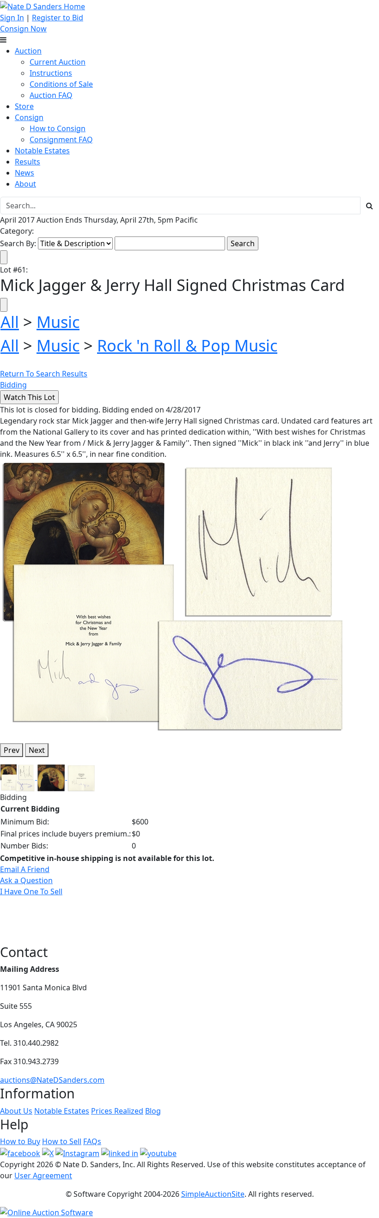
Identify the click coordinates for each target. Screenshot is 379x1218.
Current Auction (58, 62)
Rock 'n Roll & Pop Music (187, 345)
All (9, 322)
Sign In (12, 17)
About (25, 184)
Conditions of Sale (61, 84)
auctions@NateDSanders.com (52, 1080)
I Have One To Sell (31, 891)
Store (24, 106)
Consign (29, 117)
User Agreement (43, 1175)
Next (37, 750)
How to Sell (61, 1141)
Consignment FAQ (61, 139)
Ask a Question (26, 880)
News (24, 173)
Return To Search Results (43, 374)
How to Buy (20, 1141)
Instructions (51, 73)
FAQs (92, 1141)
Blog (153, 1111)
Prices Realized (117, 1111)
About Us (16, 1111)
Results (27, 162)
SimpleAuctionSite (213, 1194)
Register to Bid (57, 17)
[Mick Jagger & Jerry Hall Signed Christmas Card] (175, 597)
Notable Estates (42, 150)
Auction (28, 51)
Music (58, 322)
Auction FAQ (51, 95)
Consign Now (23, 29)
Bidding (13, 385)
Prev (11, 750)
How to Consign (58, 128)
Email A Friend (24, 869)
